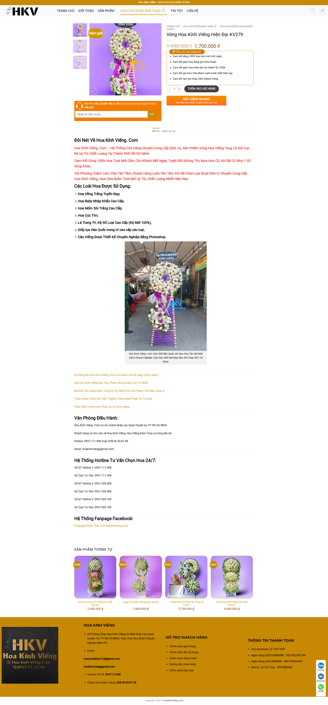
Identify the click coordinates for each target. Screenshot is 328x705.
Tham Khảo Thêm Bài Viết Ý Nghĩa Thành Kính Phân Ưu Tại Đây (113, 398)
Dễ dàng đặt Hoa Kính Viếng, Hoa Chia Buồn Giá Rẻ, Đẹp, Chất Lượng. (116, 375)
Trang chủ (173, 26)
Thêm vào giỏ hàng (202, 88)
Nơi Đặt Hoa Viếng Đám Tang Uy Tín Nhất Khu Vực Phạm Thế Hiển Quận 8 (119, 391)
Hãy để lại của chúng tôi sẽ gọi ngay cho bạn (120, 105)
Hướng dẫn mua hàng (182, 664)
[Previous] (95, 59)
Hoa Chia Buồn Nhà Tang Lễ (142, 10)
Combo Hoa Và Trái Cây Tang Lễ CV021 (186, 604)
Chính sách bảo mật (181, 670)
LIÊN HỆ (192, 10)
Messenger (321, 681)
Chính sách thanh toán (183, 658)
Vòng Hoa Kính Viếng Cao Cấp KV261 (232, 604)
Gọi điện (321, 691)
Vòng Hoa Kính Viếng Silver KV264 (141, 602)
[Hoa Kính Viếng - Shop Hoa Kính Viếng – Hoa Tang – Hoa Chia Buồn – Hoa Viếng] (27, 10)
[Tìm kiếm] (312, 11)
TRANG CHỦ (65, 10)
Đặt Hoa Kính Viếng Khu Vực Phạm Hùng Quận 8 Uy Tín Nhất (111, 382)
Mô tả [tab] (155, 131)
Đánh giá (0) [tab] (169, 131)
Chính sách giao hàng (182, 646)
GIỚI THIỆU (86, 10)
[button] (322, 11)
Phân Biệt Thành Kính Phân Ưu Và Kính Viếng (101, 406)
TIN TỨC (177, 10)
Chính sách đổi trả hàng (183, 652)
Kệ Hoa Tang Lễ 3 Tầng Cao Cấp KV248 (95, 604)
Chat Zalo (321, 670)
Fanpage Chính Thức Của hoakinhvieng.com (101, 525)
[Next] (156, 59)
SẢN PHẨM (106, 10)
